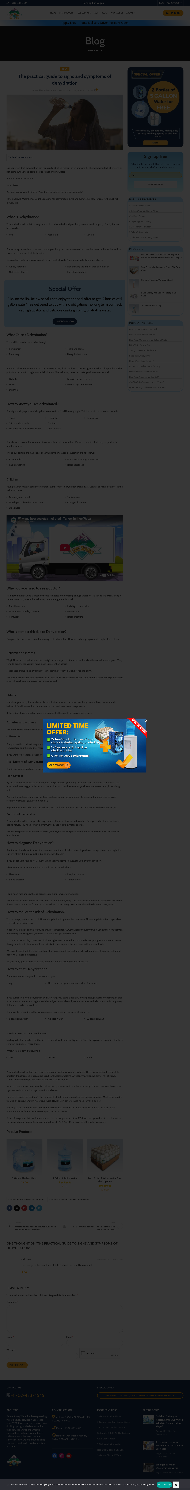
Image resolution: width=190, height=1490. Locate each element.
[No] (176, 1485)
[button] (146, 721)
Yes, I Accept (164, 1484)
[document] (95, 745)
